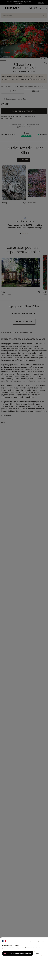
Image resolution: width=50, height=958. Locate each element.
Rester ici (38, 953)
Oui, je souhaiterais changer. (19, 953)
